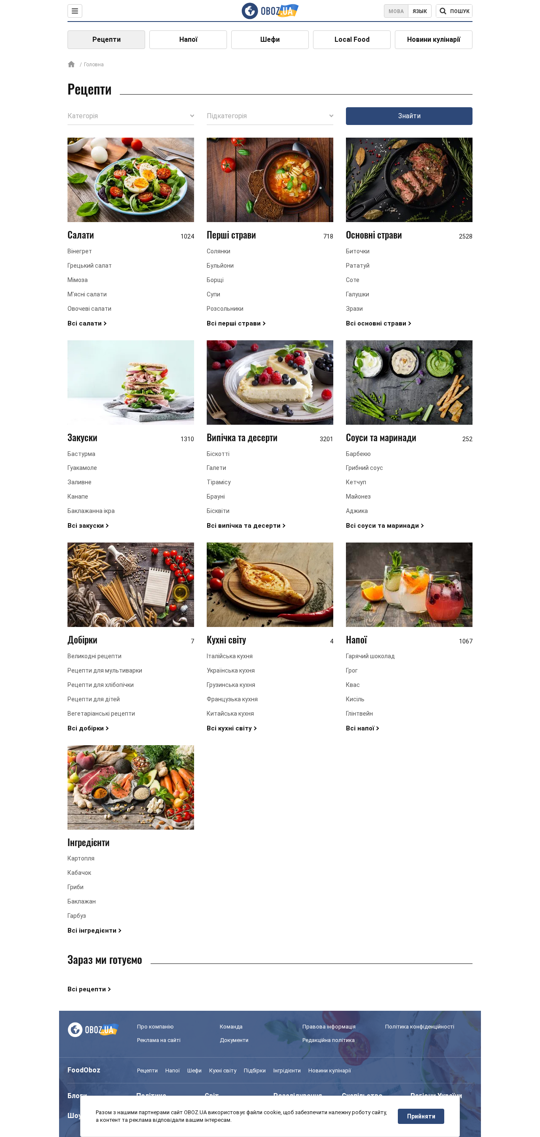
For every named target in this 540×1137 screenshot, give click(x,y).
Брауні (216, 496)
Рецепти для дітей (94, 699)
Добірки (82, 639)
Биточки (358, 251)
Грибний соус (364, 467)
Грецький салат (90, 265)
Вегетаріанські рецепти (101, 713)
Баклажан (82, 901)
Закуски (82, 437)
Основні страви (374, 234)
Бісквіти (218, 510)
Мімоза (78, 280)
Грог (352, 670)
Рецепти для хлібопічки (101, 684)
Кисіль (355, 699)
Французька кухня (232, 699)
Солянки (218, 251)
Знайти (409, 116)
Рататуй (358, 265)
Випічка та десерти (242, 437)
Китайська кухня (230, 713)
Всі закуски (86, 525)
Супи (213, 294)
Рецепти (106, 39)
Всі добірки (86, 728)
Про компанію (155, 1026)
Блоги (77, 1096)
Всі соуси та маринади (382, 525)
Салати (81, 234)
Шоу (75, 1116)
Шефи (270, 39)
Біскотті (218, 453)
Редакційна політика (328, 1040)
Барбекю (358, 453)
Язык (420, 11)
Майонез (358, 496)
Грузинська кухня (231, 684)
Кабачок (79, 872)
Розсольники (225, 308)
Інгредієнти (89, 842)
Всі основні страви (376, 323)
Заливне (80, 482)
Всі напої (360, 728)
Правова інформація (329, 1026)
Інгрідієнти (287, 1070)
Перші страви (231, 234)
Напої (188, 39)
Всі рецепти (87, 989)
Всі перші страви (234, 323)
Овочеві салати (89, 308)
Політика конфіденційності (419, 1026)
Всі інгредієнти (92, 930)
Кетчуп (356, 482)
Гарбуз (77, 915)
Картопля (81, 858)
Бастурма (81, 453)
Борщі (215, 280)
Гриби (76, 887)
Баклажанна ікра (91, 510)
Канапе (78, 496)
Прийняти (421, 1116)
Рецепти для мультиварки (105, 670)
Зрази (354, 308)
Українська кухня (231, 670)
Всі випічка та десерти (244, 525)
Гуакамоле (82, 467)
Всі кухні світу (229, 728)
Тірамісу (219, 482)
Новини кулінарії (433, 39)
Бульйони (220, 265)
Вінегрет (80, 251)
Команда (231, 1026)
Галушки (357, 294)
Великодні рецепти (95, 656)
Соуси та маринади (381, 437)
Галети (216, 467)
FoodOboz (84, 1070)
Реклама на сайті (159, 1040)
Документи (234, 1040)
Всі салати (85, 323)
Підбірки (255, 1070)
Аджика (357, 510)
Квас (353, 684)
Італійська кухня (230, 656)
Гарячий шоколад (370, 656)
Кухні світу (226, 639)
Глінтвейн (359, 713)
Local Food (352, 39)
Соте (352, 280)
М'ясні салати (87, 294)
